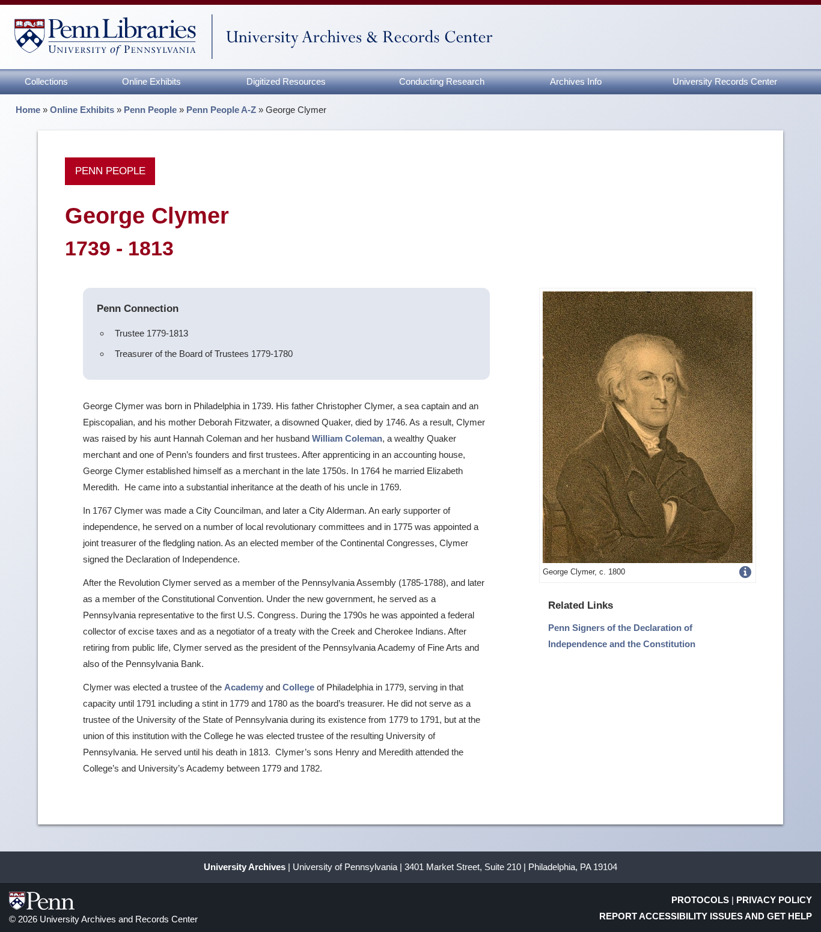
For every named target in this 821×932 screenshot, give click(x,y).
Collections (46, 81)
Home (28, 110)
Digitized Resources (286, 81)
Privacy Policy (774, 900)
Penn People (150, 110)
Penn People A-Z (221, 110)
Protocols (700, 900)
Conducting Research (441, 81)
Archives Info (576, 81)
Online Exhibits (151, 81)
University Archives (244, 867)
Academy (243, 687)
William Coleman (347, 438)
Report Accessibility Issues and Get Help (705, 916)
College (298, 687)
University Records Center (725, 81)
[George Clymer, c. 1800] (647, 426)
